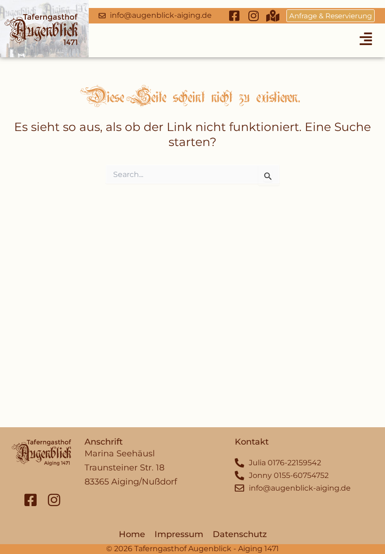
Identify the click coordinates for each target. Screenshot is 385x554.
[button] (366, 38)
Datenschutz (240, 534)
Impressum (178, 534)
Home (132, 534)
